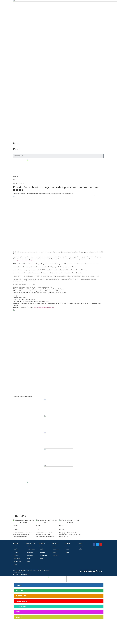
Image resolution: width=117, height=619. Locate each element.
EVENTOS (67, 543)
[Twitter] (97, 544)
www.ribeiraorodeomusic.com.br (23, 261)
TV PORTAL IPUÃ (21, 596)
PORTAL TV (55, 543)
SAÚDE (80, 543)
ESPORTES (42, 543)
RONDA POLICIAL (30, 543)
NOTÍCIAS (16, 543)
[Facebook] (94, 544)
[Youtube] (100, 544)
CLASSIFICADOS (21, 606)
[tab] (58, 585)
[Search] (103, 156)
